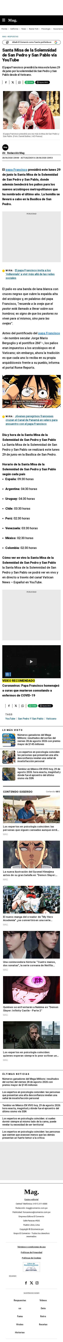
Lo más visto (12, 730)
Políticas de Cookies (31, 1258)
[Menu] (5, 20)
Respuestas (20, 1300)
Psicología (45, 29)
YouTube (10, 718)
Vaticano (51, 718)
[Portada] (31, 1197)
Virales (19, 1324)
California (14, 29)
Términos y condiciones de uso (31, 1247)
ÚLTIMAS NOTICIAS (16, 1074)
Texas (23, 29)
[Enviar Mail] (4, 153)
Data (43, 1308)
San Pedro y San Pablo (30, 718)
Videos (43, 1300)
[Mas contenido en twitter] (31, 1283)
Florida (4, 29)
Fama (20, 1316)
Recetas (43, 1324)
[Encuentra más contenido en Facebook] (5, 82)
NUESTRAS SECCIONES (31, 1293)
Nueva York (33, 29)
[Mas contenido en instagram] (37, 1283)
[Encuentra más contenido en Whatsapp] (19, 82)
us (20, 1308)
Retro (43, 1316)
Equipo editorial (31, 1199)
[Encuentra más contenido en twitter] (12, 82)
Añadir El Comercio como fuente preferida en (31, 42)
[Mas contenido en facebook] (26, 1283)
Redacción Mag (15, 153)
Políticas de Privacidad (31, 1252)
